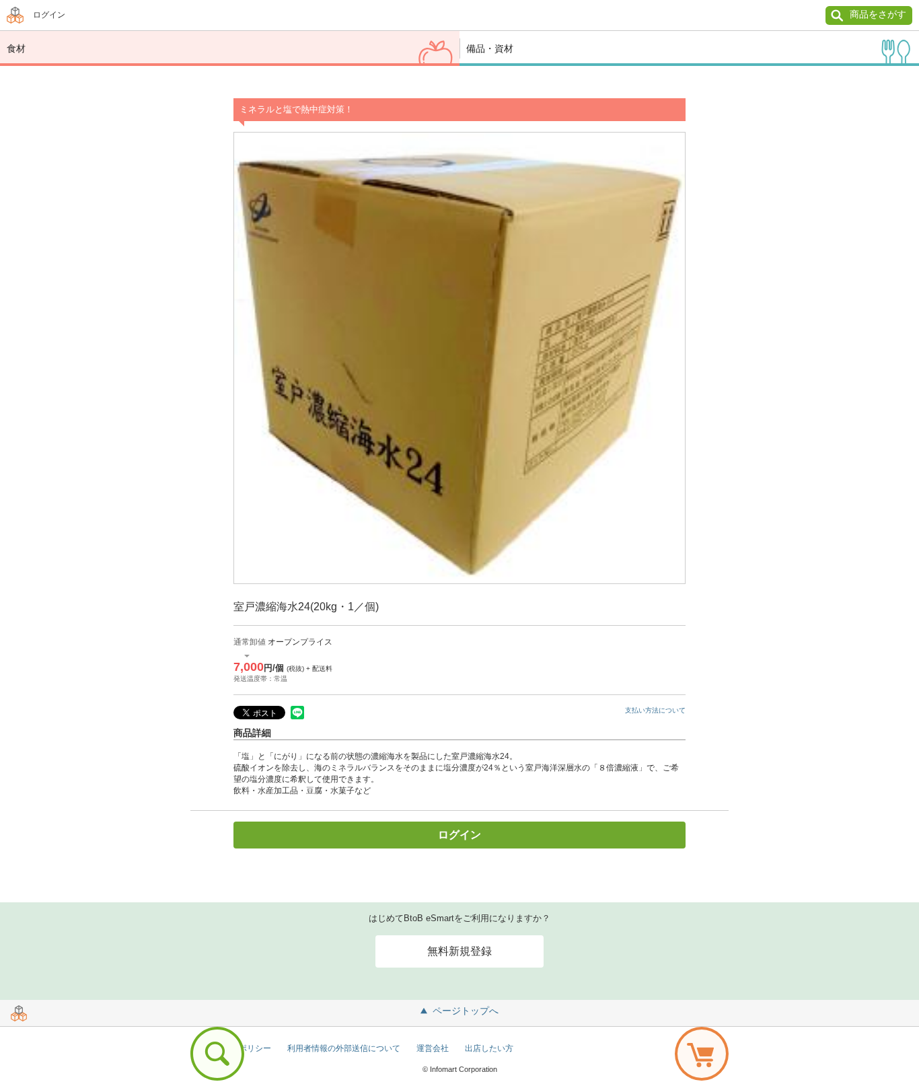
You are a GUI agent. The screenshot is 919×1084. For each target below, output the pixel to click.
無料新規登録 (459, 951)
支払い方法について (655, 710)
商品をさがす (878, 14)
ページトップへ (466, 1010)
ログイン (49, 15)
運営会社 (432, 1048)
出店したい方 (489, 1048)
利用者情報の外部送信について (343, 1048)
